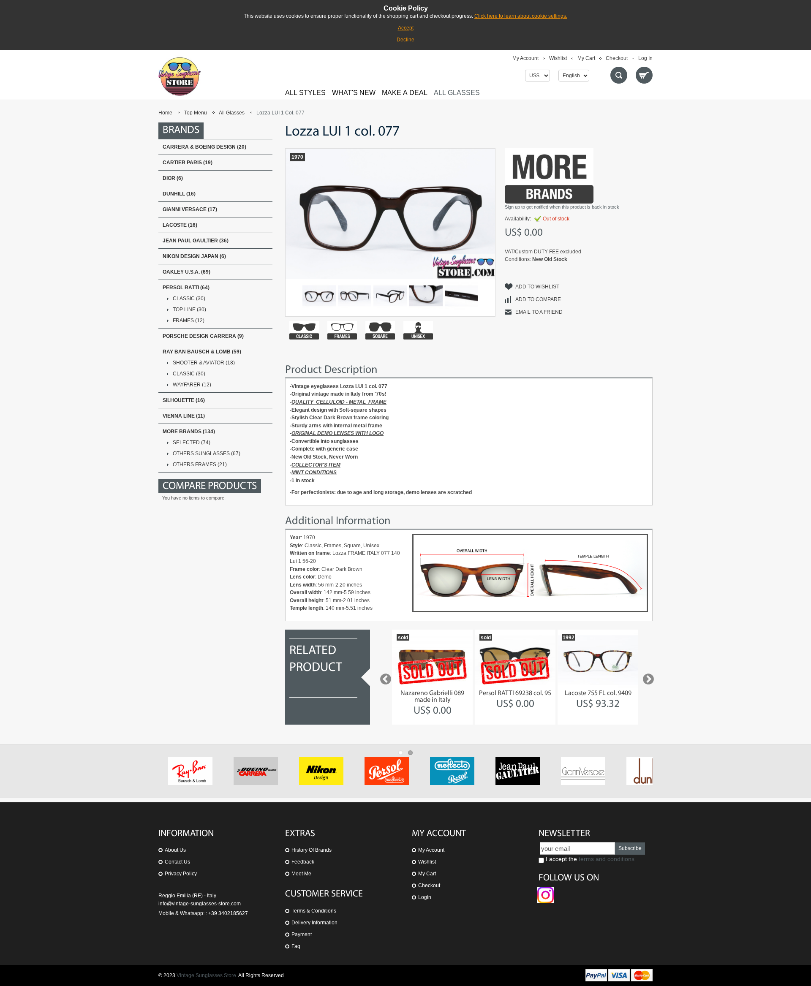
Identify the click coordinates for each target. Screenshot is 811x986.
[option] (432, 677)
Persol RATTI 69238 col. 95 (515, 693)
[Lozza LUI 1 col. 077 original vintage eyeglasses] (354, 295)
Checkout (617, 58)
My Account (525, 58)
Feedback (302, 862)
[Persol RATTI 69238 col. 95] (515, 660)
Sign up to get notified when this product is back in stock (562, 206)
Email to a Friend (539, 312)
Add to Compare (538, 299)
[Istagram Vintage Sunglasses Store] (545, 891)
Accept (406, 28)
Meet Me (301, 874)
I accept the (589, 859)
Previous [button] (383, 677)
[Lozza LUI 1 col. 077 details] (390, 295)
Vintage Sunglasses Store (206, 975)
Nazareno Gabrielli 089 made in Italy (432, 697)
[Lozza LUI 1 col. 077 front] (319, 295)
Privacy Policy (181, 874)
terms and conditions (606, 859)
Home (165, 113)
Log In (645, 58)
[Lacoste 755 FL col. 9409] (598, 660)
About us (175, 850)
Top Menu (195, 113)
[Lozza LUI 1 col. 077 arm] (461, 295)
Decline (405, 40)
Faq (295, 946)
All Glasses (232, 113)
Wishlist (558, 58)
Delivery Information (314, 923)
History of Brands (311, 850)
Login (424, 897)
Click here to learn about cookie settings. (520, 16)
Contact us (177, 862)
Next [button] (646, 677)
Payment (301, 934)
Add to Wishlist (537, 287)
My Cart (586, 58)
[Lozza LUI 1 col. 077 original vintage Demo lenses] (426, 295)
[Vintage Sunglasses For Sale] (179, 76)
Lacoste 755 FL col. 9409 (598, 693)
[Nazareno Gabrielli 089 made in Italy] (432, 660)
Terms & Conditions (313, 911)
